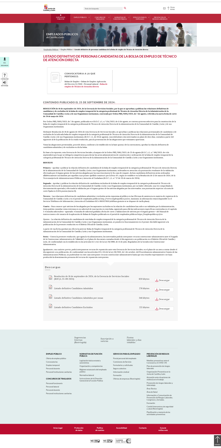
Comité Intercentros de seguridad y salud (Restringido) (160, 407)
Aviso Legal (57, 428)
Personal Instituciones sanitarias (59, 372)
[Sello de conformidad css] (95, 442)
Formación (117, 375)
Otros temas (172, 8)
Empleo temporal (53, 365)
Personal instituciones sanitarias (59, 393)
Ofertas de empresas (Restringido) (126, 379)
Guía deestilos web (163, 429)
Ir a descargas (4, 64)
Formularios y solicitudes (123, 365)
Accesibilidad (121, 428)
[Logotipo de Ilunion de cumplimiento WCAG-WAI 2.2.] (123, 443)
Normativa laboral (87, 375)
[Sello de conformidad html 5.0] (108, 442)
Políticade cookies (99, 429)
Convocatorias (52, 362)
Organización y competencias (91, 366)
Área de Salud (152, 392)
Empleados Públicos (60, 18)
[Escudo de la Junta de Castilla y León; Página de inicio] (49, 11)
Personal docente (53, 368)
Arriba (217, 445)
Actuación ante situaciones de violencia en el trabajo (158, 378)
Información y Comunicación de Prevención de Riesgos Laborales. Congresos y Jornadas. (160, 397)
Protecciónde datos (78, 429)
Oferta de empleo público (56, 358)
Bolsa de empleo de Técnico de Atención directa (86, 85)
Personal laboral (52, 387)
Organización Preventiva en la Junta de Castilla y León (158, 373)
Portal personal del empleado (124, 358)
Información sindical (121, 372)
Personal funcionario (54, 383)
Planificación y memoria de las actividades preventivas (158, 413)
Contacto (143, 428)
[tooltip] (164, 8)
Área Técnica (152, 389)
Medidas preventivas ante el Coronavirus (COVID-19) (158, 362)
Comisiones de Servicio (122, 362)
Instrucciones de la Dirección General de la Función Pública (91, 379)
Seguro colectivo (119, 368)
